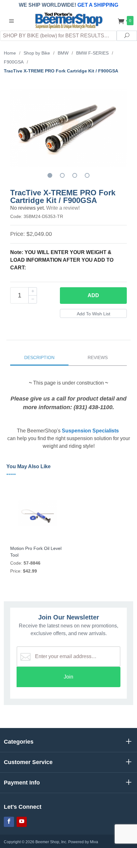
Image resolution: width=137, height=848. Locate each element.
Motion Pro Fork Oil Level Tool (35, 552)
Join (68, 676)
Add (93, 295)
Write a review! (63, 208)
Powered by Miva (83, 842)
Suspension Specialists (90, 430)
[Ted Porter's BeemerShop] (68, 20)
